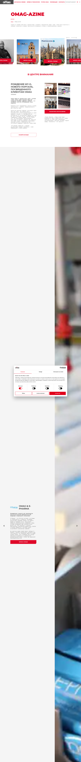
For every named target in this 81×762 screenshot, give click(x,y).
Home (12, 21)
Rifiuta (23, 393)
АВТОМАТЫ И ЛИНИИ (19, 2)
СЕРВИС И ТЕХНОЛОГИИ (33, 2)
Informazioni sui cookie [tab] (58, 371)
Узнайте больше (24, 134)
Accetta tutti (57, 393)
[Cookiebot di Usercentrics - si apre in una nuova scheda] (61, 368)
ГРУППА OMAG (45, 2)
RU (77, 2)
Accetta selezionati (40, 393)
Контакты (62, 2)
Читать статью (27, 60)
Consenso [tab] (23, 371)
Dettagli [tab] (40, 371)
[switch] (34, 388)
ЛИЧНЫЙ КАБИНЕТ (71, 2)
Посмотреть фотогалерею (57, 111)
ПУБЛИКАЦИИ (53, 2)
